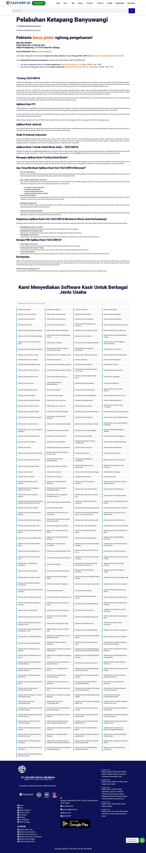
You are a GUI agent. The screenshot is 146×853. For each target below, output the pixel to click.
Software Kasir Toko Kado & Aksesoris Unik (86, 495)
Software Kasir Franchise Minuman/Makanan (54, 383)
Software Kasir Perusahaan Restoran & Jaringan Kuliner (115, 656)
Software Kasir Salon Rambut (26, 395)
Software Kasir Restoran (54, 359)
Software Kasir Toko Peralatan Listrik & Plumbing (115, 603)
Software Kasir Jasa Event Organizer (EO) (116, 411)
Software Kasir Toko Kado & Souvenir (86, 355)
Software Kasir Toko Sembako (84, 319)
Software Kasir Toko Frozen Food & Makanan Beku (114, 513)
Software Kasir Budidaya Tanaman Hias (86, 617)
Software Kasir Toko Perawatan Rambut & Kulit (30, 531)
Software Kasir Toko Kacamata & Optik (115, 355)
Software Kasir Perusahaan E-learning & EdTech (115, 741)
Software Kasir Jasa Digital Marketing (86, 630)
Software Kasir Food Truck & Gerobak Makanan (29, 513)
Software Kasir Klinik (81, 309)
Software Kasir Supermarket (112, 314)
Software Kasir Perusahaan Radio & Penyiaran (57, 735)
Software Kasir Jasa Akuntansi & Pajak (86, 424)
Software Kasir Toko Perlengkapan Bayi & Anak (58, 336)
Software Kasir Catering (111, 364)
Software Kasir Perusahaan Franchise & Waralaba (115, 649)
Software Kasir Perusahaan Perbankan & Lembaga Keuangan (116, 715)
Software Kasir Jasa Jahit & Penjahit (57, 411)
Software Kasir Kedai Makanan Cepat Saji (59, 364)
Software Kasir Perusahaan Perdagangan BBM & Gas (87, 702)
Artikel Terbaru (106, 766)
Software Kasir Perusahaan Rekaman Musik (86, 728)
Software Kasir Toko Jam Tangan (27, 359)
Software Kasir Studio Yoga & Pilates (57, 525)
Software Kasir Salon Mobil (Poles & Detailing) (57, 538)
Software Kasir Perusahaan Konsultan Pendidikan (29, 741)
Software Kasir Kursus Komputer (56, 436)
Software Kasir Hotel (24, 447)
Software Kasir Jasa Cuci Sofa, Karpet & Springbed (30, 430)
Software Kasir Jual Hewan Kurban (57, 466)
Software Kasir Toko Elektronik (56, 325)
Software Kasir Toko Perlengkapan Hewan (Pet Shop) (114, 342)
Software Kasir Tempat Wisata (112, 447)
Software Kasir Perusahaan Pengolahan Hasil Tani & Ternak (30, 755)
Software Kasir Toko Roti (54, 472)
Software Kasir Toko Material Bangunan (86, 603)
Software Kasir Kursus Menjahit (56, 442)
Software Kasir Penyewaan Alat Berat (58, 610)
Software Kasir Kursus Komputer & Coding (114, 571)
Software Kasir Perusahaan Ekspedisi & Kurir (58, 689)
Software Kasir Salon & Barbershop (114, 520)
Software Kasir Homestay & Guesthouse (58, 447)
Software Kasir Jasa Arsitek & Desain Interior (58, 603)
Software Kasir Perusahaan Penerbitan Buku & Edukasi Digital (86, 741)
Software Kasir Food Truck (26, 383)
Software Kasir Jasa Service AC (56, 406)
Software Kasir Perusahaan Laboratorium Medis (30, 682)
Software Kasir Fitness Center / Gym (28, 525)
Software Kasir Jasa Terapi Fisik (56, 400)
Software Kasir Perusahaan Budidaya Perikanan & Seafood (86, 748)
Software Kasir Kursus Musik (83, 436)
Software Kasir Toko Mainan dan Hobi (29, 643)
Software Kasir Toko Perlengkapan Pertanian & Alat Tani (57, 495)
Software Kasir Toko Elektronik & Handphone (56, 482)
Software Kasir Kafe (81, 359)
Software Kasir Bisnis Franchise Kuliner (29, 520)
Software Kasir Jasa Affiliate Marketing (29, 636)
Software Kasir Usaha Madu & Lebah (57, 623)
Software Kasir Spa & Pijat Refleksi (85, 395)
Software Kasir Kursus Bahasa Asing (28, 436)
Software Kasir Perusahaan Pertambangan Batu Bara (112, 695)
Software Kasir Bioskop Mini (112, 453)
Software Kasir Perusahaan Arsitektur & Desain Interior (115, 708)
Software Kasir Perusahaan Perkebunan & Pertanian (30, 748)
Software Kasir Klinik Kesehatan (84, 383)
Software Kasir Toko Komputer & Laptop (116, 325)
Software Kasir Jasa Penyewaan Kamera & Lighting (87, 557)
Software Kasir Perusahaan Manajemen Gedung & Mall (86, 715)
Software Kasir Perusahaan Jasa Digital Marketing (58, 695)
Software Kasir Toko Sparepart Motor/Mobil (84, 349)
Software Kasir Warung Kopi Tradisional (115, 508)
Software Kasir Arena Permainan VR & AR (59, 597)
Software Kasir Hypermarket (26, 319)
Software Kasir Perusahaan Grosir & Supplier (28, 649)
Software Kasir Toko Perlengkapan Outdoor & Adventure (28, 489)
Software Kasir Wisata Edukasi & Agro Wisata (115, 590)
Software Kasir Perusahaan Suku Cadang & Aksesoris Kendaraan (87, 689)
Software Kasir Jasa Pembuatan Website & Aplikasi (87, 544)
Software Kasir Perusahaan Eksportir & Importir (29, 656)
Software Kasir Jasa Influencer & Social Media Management (58, 636)
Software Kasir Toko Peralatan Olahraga (30, 336)
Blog (73, 3)
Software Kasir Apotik (110, 309)
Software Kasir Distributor (82, 476)
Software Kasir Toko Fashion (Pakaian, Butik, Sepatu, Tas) (115, 482)
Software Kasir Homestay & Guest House (87, 584)
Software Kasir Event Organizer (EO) (28, 551)
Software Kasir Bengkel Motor (84, 400)
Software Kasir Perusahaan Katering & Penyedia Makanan (29, 663)
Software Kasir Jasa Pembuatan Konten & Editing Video (115, 544)
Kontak (110, 3)
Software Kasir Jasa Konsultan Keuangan (59, 424)
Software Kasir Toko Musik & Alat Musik (87, 342)
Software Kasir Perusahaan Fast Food (86, 663)
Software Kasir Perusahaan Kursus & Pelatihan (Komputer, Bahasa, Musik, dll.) (58, 741)
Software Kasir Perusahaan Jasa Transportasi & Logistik (27, 689)
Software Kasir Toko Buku (54, 342)
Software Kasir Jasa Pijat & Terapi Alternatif (114, 564)
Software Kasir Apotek (53, 390)
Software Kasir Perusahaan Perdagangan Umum (59, 656)
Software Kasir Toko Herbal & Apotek (115, 495)
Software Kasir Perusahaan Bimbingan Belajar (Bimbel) (115, 735)
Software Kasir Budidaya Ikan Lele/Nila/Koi (83, 459)
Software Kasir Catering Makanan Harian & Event (116, 502)
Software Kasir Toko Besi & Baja (27, 610)
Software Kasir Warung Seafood (113, 370)
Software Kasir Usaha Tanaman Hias (114, 460)
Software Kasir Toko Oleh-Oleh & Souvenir (27, 482)
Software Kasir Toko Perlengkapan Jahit (58, 355)
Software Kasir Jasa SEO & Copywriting (115, 630)
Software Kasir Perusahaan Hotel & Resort (57, 669)
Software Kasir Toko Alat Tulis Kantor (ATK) (29, 342)
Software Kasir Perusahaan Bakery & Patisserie (114, 663)
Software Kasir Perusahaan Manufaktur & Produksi (87, 656)
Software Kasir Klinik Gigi (111, 383)
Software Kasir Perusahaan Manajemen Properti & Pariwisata (86, 669)
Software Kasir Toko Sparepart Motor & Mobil (115, 531)
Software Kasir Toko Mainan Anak (114, 489)
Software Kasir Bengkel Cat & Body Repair (85, 531)
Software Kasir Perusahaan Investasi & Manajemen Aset (86, 722)
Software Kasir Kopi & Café (55, 508)
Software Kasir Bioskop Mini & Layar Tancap (85, 597)
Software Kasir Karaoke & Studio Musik (115, 597)
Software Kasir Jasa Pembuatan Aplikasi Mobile (87, 636)
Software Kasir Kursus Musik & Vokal (29, 577)
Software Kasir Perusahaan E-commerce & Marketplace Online (30, 695)
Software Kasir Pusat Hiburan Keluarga (29, 597)
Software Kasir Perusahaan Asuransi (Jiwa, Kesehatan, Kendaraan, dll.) (57, 722)
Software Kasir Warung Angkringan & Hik (87, 508)
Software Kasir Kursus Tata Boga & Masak (57, 577)
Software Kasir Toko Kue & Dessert (28, 370)
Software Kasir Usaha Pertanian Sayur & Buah (115, 616)
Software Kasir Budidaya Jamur (84, 623)
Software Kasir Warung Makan (112, 319)
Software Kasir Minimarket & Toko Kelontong (114, 466)
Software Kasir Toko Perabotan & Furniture (28, 495)
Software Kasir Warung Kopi (112, 359)
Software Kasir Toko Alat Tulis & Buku (86, 489)
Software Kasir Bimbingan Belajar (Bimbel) (113, 430)
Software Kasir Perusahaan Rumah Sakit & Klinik (115, 669)
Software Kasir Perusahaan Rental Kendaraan (114, 682)
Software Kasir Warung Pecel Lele (28, 376)
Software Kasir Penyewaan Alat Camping (30, 453)
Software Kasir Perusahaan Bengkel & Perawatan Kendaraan (115, 689)
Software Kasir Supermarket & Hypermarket (84, 466)
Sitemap (20, 803)
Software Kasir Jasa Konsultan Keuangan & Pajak (116, 557)
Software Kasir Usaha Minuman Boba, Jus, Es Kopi (86, 370)
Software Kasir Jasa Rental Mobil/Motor (87, 411)
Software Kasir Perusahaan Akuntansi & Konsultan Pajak (115, 722)
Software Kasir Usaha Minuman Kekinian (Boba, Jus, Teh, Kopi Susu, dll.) (87, 513)
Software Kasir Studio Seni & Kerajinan (115, 636)
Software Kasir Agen (110, 476)
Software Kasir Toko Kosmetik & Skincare (113, 389)
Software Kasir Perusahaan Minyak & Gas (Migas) (87, 695)
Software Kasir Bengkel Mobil (112, 400)
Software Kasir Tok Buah (25, 472)
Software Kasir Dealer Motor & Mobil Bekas (29, 544)
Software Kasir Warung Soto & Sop (57, 376)
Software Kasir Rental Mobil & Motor (86, 538)
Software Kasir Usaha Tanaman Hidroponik (113, 623)
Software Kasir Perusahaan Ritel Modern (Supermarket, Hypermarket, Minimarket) (87, 649)
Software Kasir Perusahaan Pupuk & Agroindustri (114, 748)
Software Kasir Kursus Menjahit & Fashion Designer (87, 577)
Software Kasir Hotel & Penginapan (57, 584)
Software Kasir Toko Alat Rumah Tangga (87, 472)
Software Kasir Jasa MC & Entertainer (115, 551)
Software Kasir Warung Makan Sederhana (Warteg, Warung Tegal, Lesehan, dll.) (30, 502)
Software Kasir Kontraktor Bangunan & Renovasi (29, 603)
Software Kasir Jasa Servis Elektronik (58, 430)
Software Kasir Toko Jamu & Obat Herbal (116, 525)
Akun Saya (130, 3)
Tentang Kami (119, 3)
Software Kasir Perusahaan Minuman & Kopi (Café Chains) (58, 663)
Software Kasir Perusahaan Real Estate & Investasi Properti (30, 715)
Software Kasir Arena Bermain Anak (28, 460)
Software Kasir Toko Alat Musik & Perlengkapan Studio (56, 489)
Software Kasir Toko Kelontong (56, 319)
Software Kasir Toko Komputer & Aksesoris (85, 482)
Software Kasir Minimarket (83, 314)
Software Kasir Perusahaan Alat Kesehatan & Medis (56, 676)
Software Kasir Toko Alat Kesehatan (85, 525)
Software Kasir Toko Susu (54, 476)
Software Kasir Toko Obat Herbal (85, 390)
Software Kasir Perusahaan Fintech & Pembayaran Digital (29, 722)
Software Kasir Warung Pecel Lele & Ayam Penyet (57, 513)
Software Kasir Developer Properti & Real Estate (115, 610)
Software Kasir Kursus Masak (26, 442)
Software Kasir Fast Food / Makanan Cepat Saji (85, 502)
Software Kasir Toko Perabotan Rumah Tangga (115, 336)
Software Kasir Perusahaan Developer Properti (86, 708)
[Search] (132, 10)
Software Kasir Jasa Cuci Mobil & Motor (30, 538)
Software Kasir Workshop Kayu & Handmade (56, 643)
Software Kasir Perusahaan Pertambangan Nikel (55, 702)
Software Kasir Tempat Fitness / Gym (115, 395)
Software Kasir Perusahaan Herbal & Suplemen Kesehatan (114, 676)
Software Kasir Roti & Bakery (83, 364)
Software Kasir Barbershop (55, 395)
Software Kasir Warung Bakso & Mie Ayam (85, 376)
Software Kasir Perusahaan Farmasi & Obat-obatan (29, 676)
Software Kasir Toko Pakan (26, 476)
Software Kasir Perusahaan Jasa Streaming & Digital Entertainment (113, 728)
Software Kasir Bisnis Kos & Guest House (30, 617)
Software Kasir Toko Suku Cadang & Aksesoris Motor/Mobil (57, 349)
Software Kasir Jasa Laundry (83, 406)
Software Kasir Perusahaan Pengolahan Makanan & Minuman (30, 669)
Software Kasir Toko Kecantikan (56, 314)
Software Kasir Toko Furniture (112, 349)
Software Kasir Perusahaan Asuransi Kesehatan (57, 682)
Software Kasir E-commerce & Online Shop (58, 630)
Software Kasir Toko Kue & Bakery (28, 508)
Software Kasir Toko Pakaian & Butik (57, 330)
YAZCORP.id (32, 271)
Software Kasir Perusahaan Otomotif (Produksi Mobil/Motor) (86, 682)
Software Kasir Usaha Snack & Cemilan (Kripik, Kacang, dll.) (58, 520)
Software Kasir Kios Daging (112, 472)
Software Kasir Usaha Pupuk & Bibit (28, 466)
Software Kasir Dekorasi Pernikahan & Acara (86, 551)
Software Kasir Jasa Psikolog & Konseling (84, 571)
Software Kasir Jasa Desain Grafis (28, 424)
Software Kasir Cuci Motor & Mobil (28, 406)
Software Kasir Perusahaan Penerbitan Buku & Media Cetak (29, 735)
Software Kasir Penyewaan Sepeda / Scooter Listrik (57, 453)
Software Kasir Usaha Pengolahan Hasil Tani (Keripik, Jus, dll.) (29, 630)
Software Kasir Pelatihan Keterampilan (115, 442)
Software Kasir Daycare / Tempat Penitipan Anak (85, 441)
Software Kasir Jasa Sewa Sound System (59, 557)
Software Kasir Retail (24, 309)
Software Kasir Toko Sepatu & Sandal (86, 330)
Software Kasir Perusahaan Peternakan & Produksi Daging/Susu (59, 748)
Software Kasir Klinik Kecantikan (27, 390)
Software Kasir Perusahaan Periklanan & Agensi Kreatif (87, 735)
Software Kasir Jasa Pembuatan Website (116, 417)
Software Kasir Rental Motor (55, 590)
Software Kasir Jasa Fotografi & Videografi (56, 417)
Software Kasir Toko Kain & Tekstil (28, 355)
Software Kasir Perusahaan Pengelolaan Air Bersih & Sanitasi (30, 708)
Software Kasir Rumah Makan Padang (29, 364)
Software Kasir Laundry (53, 564)
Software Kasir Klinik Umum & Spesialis (86, 520)
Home (58, 3)
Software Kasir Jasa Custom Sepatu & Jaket (86, 643)
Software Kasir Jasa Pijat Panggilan (85, 430)
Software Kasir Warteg (24, 325)
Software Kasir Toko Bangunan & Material (30, 349)
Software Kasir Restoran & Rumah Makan (59, 502)
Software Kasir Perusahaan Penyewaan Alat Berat (58, 715)
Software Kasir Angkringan (112, 376)
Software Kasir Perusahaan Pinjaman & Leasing (29, 728)
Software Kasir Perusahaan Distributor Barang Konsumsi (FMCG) (115, 643)
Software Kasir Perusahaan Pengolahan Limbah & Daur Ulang (115, 702)
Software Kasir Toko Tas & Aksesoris (115, 330)
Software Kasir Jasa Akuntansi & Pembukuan (27, 564)
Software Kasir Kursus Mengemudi (114, 436)
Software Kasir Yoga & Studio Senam (29, 400)
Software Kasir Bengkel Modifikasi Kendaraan (114, 538)
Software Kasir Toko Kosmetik (27, 314)
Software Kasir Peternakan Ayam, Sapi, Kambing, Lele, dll (29, 623)
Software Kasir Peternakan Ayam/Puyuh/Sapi (55, 459)
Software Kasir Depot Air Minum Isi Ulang (59, 370)
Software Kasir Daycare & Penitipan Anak (116, 577)
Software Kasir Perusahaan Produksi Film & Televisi (59, 728)
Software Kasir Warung (53, 309)
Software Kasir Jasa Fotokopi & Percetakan (56, 544)
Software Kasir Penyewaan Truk (84, 610)
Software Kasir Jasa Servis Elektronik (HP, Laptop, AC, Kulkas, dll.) (86, 564)
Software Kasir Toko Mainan (83, 336)
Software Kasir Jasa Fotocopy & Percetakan (113, 406)
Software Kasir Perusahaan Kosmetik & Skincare (86, 676)
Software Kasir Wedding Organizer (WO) (58, 551)
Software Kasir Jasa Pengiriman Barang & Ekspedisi (115, 424)
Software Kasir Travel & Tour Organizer (115, 584)
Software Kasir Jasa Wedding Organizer (30, 417)
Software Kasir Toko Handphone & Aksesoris (85, 324)
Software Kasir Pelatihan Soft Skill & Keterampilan (28, 584)
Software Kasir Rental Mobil (83, 590)
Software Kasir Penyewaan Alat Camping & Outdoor (30, 590)
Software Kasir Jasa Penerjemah (27, 571)
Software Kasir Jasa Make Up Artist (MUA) (57, 531)
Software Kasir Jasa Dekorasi (84, 417)
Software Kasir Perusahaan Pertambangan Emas (26, 702)
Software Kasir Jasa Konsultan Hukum (58, 571)
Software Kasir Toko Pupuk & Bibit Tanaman (57, 616)
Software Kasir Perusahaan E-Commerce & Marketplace (59, 649)
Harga (80, 3)
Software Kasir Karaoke (82, 453)
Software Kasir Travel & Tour (83, 447)
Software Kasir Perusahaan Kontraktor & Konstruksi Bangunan (59, 708)
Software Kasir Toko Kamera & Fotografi (30, 330)
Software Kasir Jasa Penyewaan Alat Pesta (29, 557)
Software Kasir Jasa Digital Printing (28, 411)
